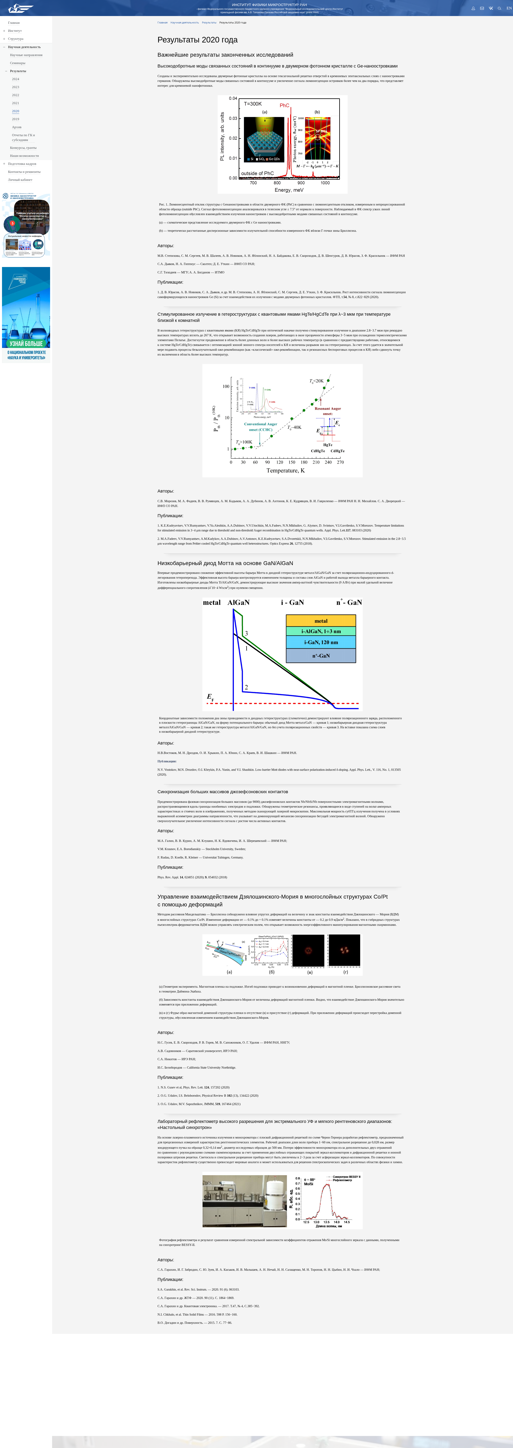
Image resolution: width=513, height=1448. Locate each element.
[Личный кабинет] (473, 8)
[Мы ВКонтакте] (491, 8)
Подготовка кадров (22, 164)
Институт (15, 31)
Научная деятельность (24, 47)
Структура (15, 39)
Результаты (18, 71)
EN (509, 8)
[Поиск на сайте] (500, 8)
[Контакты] (482, 8)
